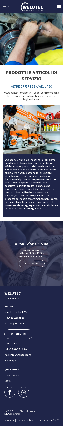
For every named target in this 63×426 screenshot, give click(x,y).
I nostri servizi (12, 375)
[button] (31, 129)
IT (9, 6)
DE (4, 6)
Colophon (9, 420)
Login (7, 380)
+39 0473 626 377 (18, 349)
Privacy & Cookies (24, 420)
